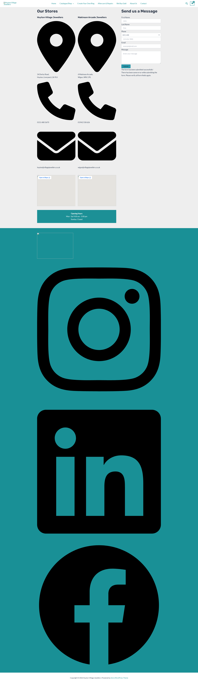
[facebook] (99, 666)
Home (53, 3)
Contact (143, 3)
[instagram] (99, 399)
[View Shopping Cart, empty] (192, 3)
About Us (133, 3)
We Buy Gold (121, 3)
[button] (187, 3)
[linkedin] (99, 542)
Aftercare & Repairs (105, 3)
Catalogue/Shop (66, 3)
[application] (73, 3)
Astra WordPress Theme (119, 678)
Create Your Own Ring (85, 3)
